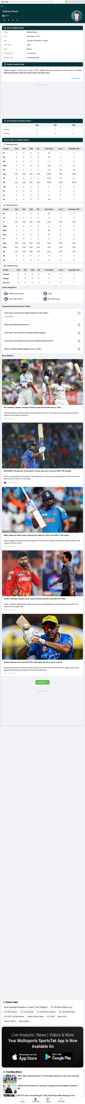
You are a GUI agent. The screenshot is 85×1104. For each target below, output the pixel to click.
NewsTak (12, 2)
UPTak (18, 2)
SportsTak (4, 2)
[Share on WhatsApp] (13, 20)
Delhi (21, 73)
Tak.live (50, 2)
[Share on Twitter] (4, 20)
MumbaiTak (24, 2)
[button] (42, 382)
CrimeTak (32, 2)
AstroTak (44, 2)
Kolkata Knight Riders (11, 73)
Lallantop (38, 2)
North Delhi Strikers (30, 73)
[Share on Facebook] (9, 20)
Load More (41, 682)
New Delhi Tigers (44, 73)
